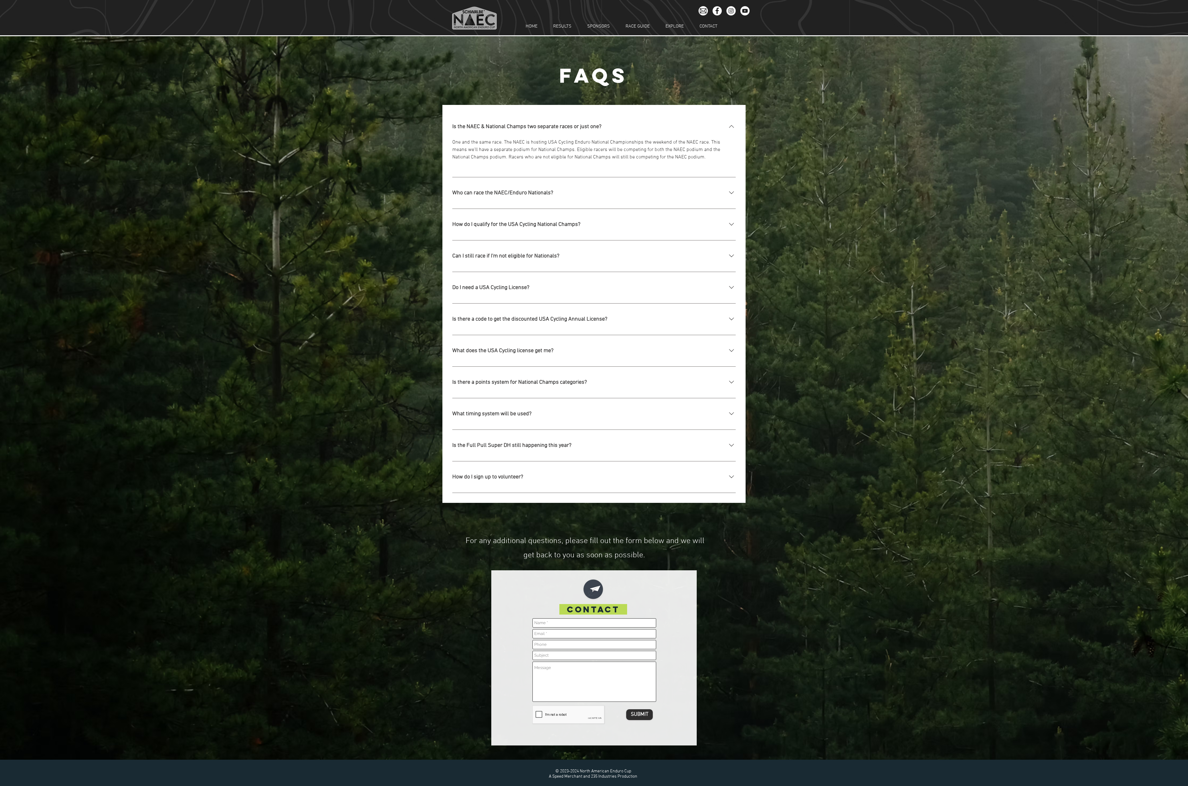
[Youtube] (745, 10)
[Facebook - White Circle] (717, 10)
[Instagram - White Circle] (731, 10)
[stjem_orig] (703, 10)
